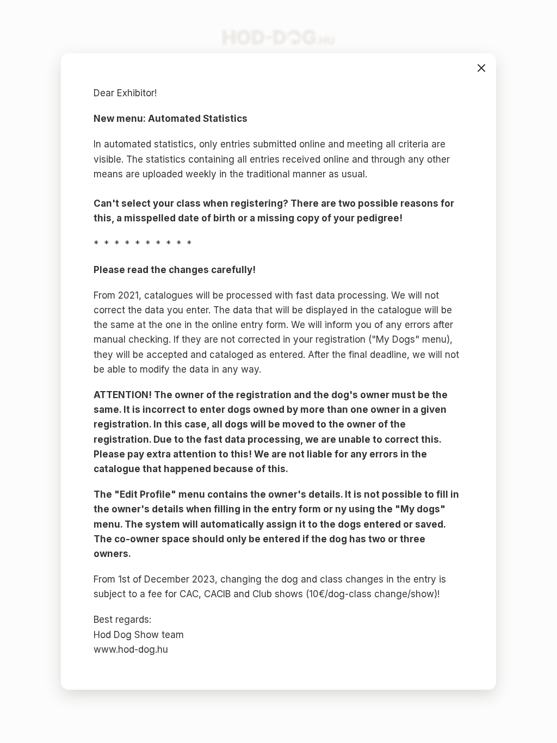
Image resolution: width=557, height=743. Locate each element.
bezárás (481, 68)
